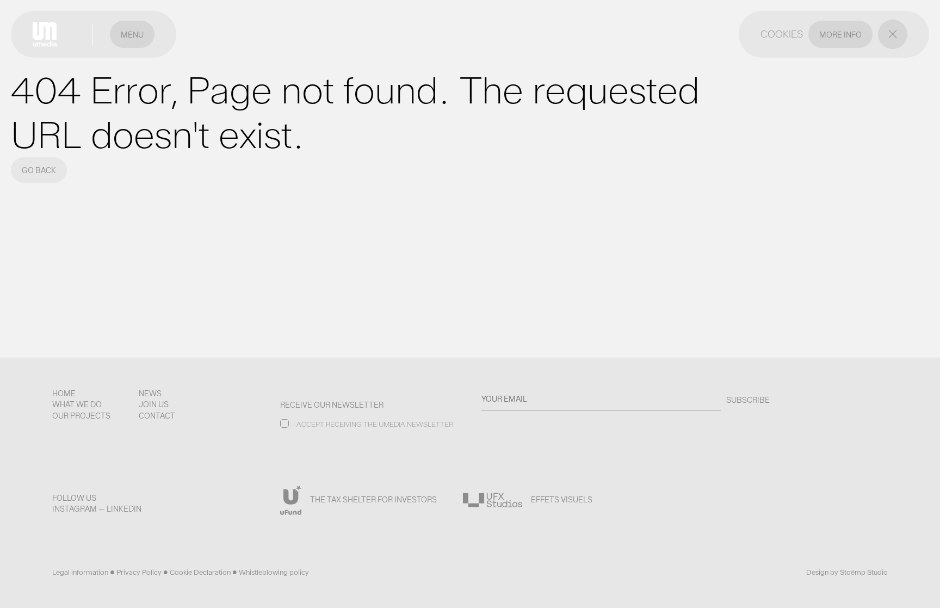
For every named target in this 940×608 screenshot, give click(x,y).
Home (64, 393)
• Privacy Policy (136, 572)
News (150, 393)
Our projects (81, 416)
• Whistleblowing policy (270, 572)
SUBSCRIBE (748, 400)
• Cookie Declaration (197, 572)
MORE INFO (840, 35)
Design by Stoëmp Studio (847, 572)
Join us (154, 404)
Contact (157, 416)
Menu (132, 35)
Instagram (74, 509)
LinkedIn (124, 509)
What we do (77, 404)
